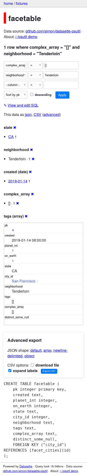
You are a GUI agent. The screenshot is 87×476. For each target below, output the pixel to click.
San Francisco (23, 281)
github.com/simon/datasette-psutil (53, 31)
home (8, 3)
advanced (51, 114)
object (29, 355)
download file (47, 365)
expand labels (25, 370)
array (47, 350)
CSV (37, 114)
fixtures (22, 3)
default (36, 350)
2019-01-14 (17, 181)
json (28, 114)
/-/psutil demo (26, 36)
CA (11, 136)
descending (43, 95)
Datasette (25, 466)
